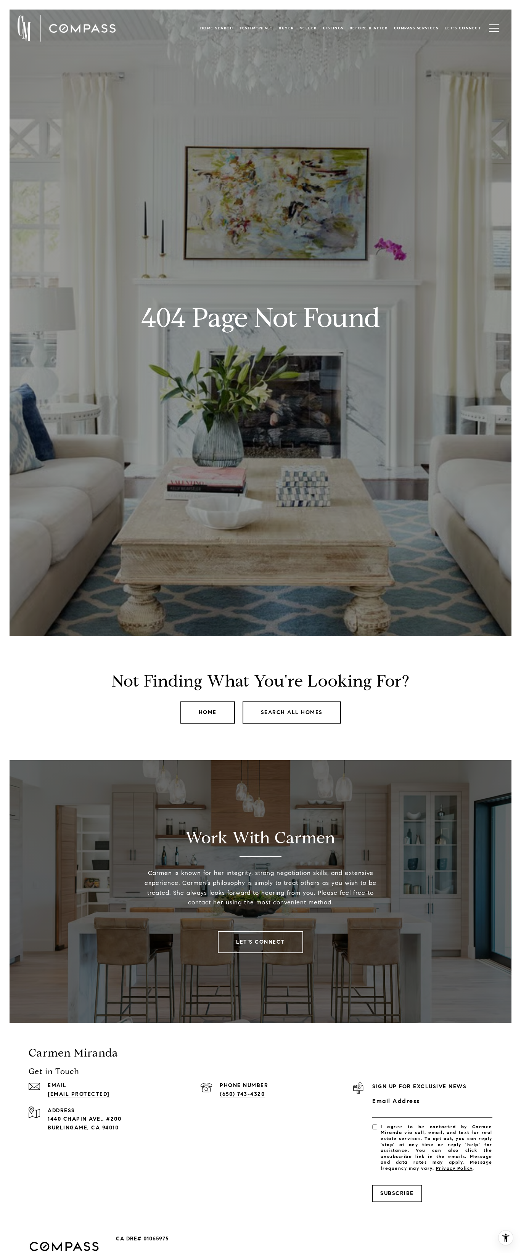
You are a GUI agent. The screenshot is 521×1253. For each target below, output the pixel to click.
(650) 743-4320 (242, 1094)
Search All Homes (292, 712)
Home (208, 712)
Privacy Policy (454, 1168)
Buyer (286, 28)
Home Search (216, 28)
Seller (308, 28)
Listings (333, 28)
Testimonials (256, 28)
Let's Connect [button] (260, 942)
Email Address (396, 1101)
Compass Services (416, 28)
